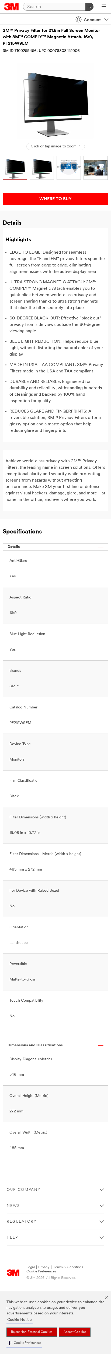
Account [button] (92, 20)
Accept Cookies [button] (75, 1332)
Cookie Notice (19, 1320)
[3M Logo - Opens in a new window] (11, 7)
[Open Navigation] (104, 7)
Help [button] (12, 1238)
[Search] (89, 7)
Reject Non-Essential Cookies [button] (31, 1332)
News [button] (13, 1206)
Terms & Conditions (68, 1267)
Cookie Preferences (41, 1271)
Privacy (44, 1267)
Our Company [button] (24, 1190)
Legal (30, 1267)
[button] (24, 1343)
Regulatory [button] (22, 1222)
